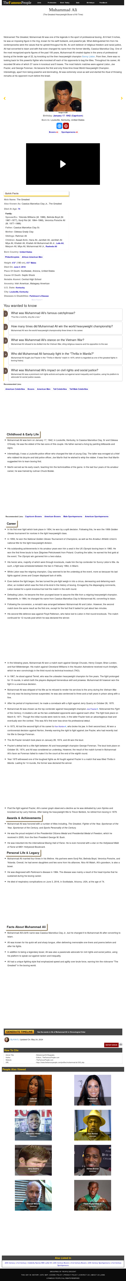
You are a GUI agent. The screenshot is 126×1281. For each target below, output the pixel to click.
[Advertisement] (48, 26)
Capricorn (77, 115)
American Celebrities (15, 389)
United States (26, 251)
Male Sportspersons (72, 516)
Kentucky (20, 287)
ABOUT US (95, 1275)
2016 (23, 266)
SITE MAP (44, 1275)
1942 (68, 115)
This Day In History (30, 1275)
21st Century (21, 1263)
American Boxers (52, 516)
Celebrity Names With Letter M (40, 1263)
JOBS (103, 1275)
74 (19, 208)
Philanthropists (12, 257)
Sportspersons (68, 132)
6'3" (14, 262)
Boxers (52, 132)
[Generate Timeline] (19, 1032)
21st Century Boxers (79, 1263)
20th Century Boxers (61, 1263)
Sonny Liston (88, 56)
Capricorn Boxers (33, 516)
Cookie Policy (56, 1275)
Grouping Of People (59, 1271)
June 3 (17, 266)
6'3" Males (31, 262)
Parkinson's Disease (39, 295)
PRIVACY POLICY (71, 1275)
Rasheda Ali (51, 246)
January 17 (59, 115)
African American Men (32, 257)
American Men (43, 389)
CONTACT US (84, 1275)
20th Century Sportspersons (99, 1263)
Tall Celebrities (60, 389)
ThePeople (17, 2)
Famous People (55, 1278)
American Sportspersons (96, 516)
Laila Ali (59, 243)
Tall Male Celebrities (79, 389)
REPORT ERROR (111, 1045)
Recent (72, 1271)
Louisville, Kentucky (18, 291)
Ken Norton (60, 726)
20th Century (10, 1263)
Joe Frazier (91, 709)
